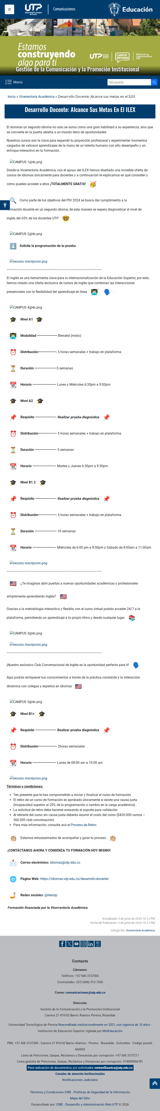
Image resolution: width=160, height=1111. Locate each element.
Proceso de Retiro (83, 825)
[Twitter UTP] (69, 944)
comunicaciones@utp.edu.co (85, 992)
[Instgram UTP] (83, 944)
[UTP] (34, 9)
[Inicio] (155, 1083)
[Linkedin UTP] (91, 944)
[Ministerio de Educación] (117, 9)
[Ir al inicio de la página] (155, 1084)
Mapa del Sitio (80, 1098)
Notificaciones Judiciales (80, 1080)
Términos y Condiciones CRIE (50, 1092)
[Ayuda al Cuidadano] (98, 944)
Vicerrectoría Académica (37, 97)
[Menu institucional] (9, 9)
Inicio (12, 97)
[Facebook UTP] (62, 944)
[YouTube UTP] (76, 944)
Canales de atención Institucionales (80, 1074)
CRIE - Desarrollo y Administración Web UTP (87, 1104)
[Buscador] (154, 82)
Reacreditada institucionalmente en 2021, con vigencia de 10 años (104, 1025)
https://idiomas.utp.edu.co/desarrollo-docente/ (74, 879)
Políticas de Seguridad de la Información (102, 1092)
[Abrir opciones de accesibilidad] (5, 205)
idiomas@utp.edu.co (65, 862)
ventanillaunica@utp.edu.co (113, 1068)
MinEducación (112, 1031)
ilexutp (53, 895)
